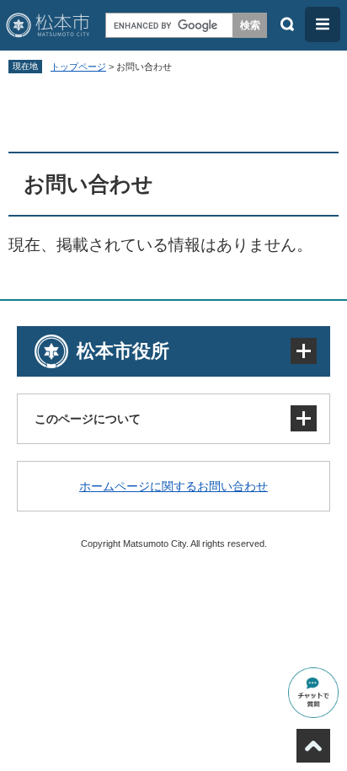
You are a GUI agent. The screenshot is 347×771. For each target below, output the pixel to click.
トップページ (78, 67)
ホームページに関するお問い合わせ (173, 486)
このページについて (88, 419)
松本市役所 (123, 350)
